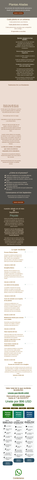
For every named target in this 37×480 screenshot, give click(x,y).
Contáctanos (18, 478)
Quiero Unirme (7, 463)
